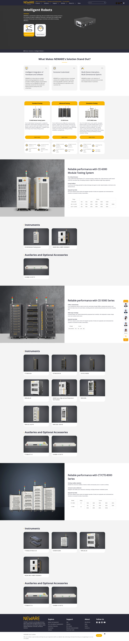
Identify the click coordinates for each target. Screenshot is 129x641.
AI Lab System (66, 1)
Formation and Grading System (54, 1)
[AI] (116, 3)
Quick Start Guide (70, 630)
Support (55, 3)
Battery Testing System (41, 1)
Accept (99, 635)
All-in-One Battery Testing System (55, 624)
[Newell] (121, 3)
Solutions (46, 3)
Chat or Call (126, 301)
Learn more (37, 137)
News (79, 3)
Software (50, 630)
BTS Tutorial (69, 626)
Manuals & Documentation (72, 628)
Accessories (50, 628)
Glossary (68, 624)
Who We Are (87, 622)
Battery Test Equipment (53, 622)
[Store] (119, 3)
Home (26, 51)
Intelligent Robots (38, 51)
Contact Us (87, 628)
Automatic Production (53, 626)
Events (86, 626)
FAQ (67, 622)
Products (37, 3)
